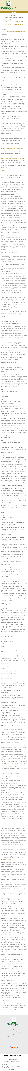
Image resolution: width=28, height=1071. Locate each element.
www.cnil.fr (8, 859)
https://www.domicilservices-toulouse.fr (15, 31)
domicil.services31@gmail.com (10, 767)
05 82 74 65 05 (22, 5)
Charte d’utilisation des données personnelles (10, 1062)
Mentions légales (13, 1059)
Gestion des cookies (14, 1069)
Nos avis (14, 12)
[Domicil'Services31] (8, 9)
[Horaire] (14, 1041)
